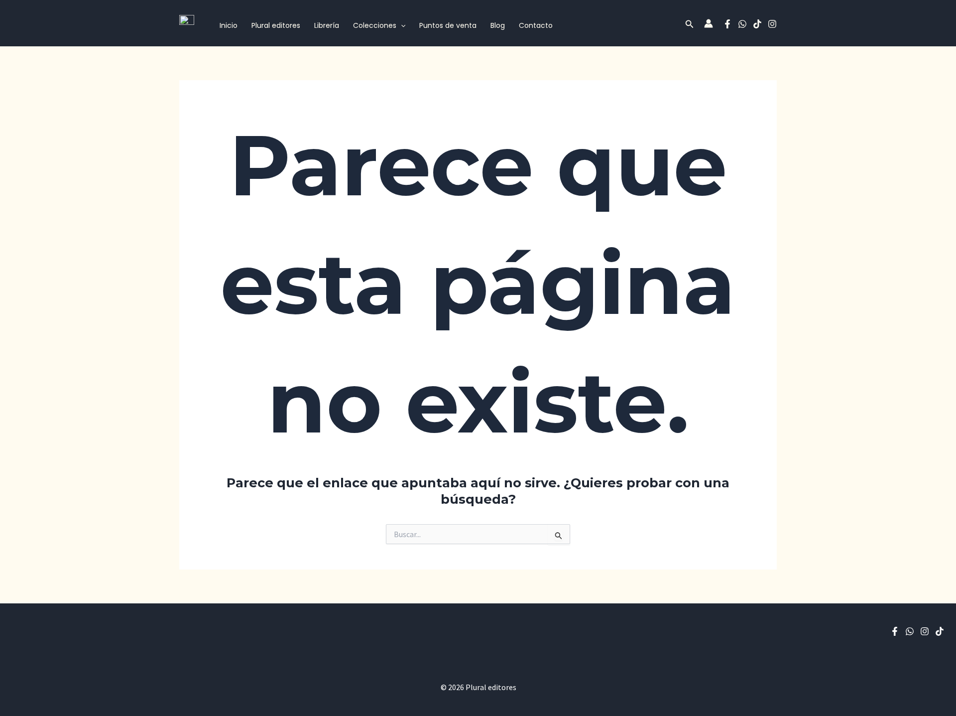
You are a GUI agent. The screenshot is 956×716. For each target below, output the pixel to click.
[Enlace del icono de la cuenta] (708, 23)
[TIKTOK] (757, 23)
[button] (400, 25)
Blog (497, 25)
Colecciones (374, 25)
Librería (326, 25)
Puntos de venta (448, 25)
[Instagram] (772, 23)
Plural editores (275, 25)
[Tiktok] (939, 631)
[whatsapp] (742, 23)
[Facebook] (727, 23)
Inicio (229, 25)
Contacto (536, 25)
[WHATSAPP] (909, 631)
